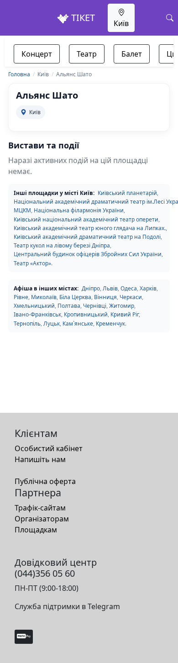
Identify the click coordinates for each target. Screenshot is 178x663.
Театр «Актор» (32, 263)
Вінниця (105, 297)
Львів (110, 288)
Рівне (21, 297)
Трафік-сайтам (40, 508)
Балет (131, 54)
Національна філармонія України (79, 210)
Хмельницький (34, 306)
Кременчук (110, 323)
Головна (19, 74)
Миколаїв (44, 297)
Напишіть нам (40, 459)
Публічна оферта (45, 481)
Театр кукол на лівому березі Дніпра (62, 245)
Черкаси (131, 297)
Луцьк (51, 323)
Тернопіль (27, 323)
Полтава (69, 306)
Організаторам (42, 519)
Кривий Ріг (124, 314)
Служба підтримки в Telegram (67, 606)
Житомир (121, 306)
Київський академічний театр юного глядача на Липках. (90, 228)
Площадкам (36, 530)
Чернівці (94, 306)
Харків (148, 288)
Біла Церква (75, 297)
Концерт (36, 54)
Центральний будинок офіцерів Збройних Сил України (88, 254)
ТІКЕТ (82, 17)
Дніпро (91, 288)
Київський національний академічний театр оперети (86, 219)
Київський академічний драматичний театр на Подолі (87, 237)
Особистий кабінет (49, 448)
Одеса (128, 288)
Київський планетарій (127, 193)
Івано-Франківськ (37, 314)
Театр (87, 54)
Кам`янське (78, 323)
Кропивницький (86, 314)
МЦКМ (22, 210)
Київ (121, 23)
